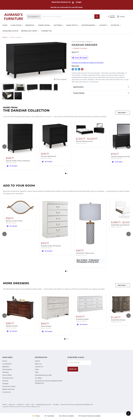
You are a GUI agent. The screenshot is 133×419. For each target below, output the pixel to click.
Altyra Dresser (46, 326)
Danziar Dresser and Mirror (121, 157)
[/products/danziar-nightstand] (55, 137)
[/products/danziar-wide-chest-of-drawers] (20, 139)
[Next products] (128, 146)
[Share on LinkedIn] (79, 69)
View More (122, 113)
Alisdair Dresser (12, 326)
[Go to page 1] (65, 173)
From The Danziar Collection (82, 42)
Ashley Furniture (80, 48)
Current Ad (46, 31)
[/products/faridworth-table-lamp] (90, 223)
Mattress (58, 25)
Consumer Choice (10, 31)
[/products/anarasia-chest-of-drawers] (55, 220)
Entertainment (89, 25)
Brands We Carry (29, 31)
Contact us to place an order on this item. (88, 62)
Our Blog (38, 378)
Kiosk (37, 369)
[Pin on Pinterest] (82, 69)
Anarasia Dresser (82, 319)
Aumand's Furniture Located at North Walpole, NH (77, 404)
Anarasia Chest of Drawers (51, 246)
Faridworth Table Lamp (85, 253)
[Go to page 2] (67, 173)
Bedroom (30, 25)
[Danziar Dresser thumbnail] (8, 87)
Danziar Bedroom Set (84, 141)
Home (4, 25)
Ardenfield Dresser (118, 320)
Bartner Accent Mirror (14, 221)
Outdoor (115, 25)
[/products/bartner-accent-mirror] (20, 207)
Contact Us (39, 367)
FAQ (36, 372)
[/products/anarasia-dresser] (90, 304)
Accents (103, 25)
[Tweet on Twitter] (76, 69)
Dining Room (44, 25)
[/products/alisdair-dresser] (20, 307)
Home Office (72, 25)
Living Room (16, 25)
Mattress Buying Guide (43, 375)
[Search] (97, 16)
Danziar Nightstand (48, 156)
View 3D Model (80, 58)
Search (37, 361)
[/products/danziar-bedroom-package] (90, 129)
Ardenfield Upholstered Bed (122, 225)
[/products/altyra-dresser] (55, 307)
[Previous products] (4, 146)
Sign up (73, 369)
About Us (38, 364)
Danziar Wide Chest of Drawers (18, 161)
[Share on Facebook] (73, 69)
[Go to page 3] (68, 338)
